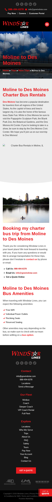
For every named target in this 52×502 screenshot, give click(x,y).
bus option (27, 335)
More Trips (24, 70)
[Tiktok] (34, 4)
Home (6, 70)
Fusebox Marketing (26, 499)
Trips (13, 70)
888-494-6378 (20, 268)
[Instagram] (26, 4)
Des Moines (9, 102)
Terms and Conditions (30, 496)
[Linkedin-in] (30, 4)
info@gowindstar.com (26, 273)
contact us (31, 259)
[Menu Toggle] (47, 24)
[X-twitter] (21, 4)
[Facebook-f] (17, 4)
